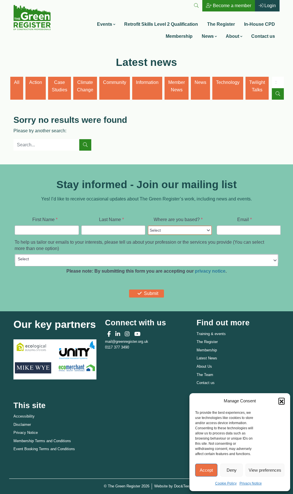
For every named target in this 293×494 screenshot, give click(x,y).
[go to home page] (32, 17)
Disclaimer (22, 424)
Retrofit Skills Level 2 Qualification (161, 24)
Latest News (207, 358)
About (232, 36)
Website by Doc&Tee (171, 486)
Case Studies (59, 86)
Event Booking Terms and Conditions (44, 449)
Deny (232, 470)
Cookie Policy (226, 483)
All (16, 82)
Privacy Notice (250, 483)
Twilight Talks (257, 86)
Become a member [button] (231, 5)
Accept (206, 470)
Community (114, 82)
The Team (205, 375)
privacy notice (210, 271)
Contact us (263, 36)
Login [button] (269, 5)
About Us (204, 366)
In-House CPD (259, 24)
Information (147, 82)
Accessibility (24, 416)
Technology (227, 82)
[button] (281, 401)
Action (35, 82)
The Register (221, 24)
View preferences (265, 470)
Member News (176, 86)
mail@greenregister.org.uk (126, 341)
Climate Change (85, 86)
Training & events (211, 334)
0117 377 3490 (117, 347)
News (208, 36)
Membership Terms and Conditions (42, 441)
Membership (179, 36)
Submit (151, 293)
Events (104, 24)
